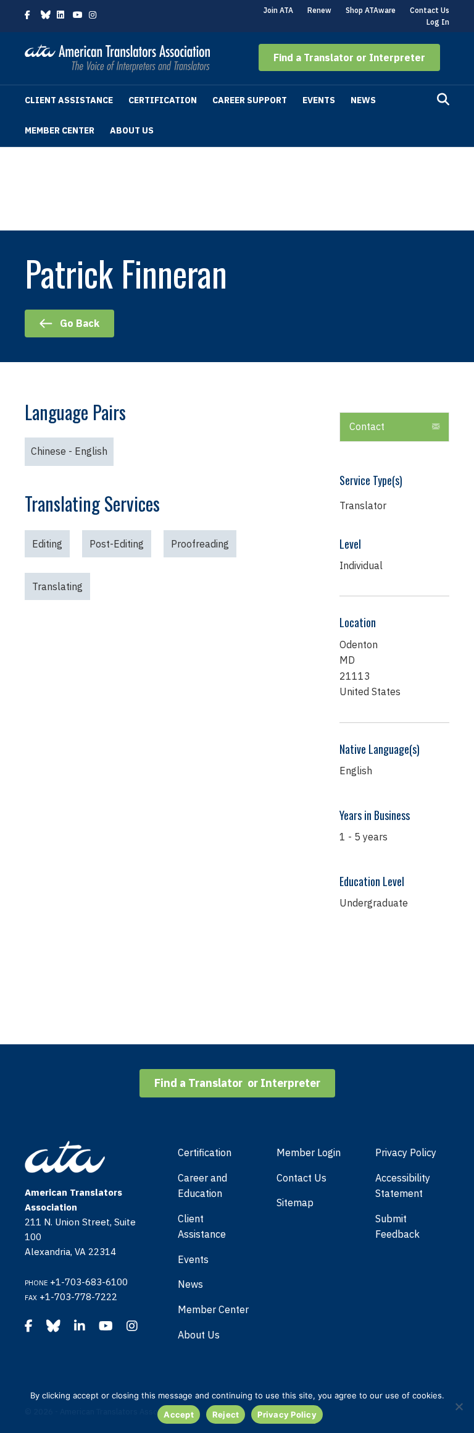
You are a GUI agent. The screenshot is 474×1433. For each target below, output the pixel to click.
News (363, 100)
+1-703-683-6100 (89, 1282)
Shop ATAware (371, 10)
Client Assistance (69, 100)
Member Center (59, 130)
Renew (319, 10)
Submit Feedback (397, 1226)
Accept (179, 1414)
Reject (225, 1414)
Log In (437, 22)
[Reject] (458, 1406)
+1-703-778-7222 (78, 1297)
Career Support (249, 100)
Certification (162, 100)
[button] (349, 57)
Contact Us (429, 10)
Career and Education (202, 1186)
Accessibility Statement (402, 1186)
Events (318, 100)
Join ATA (278, 10)
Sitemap (295, 1202)
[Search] (443, 99)
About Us (132, 130)
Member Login (308, 1152)
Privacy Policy (405, 1152)
